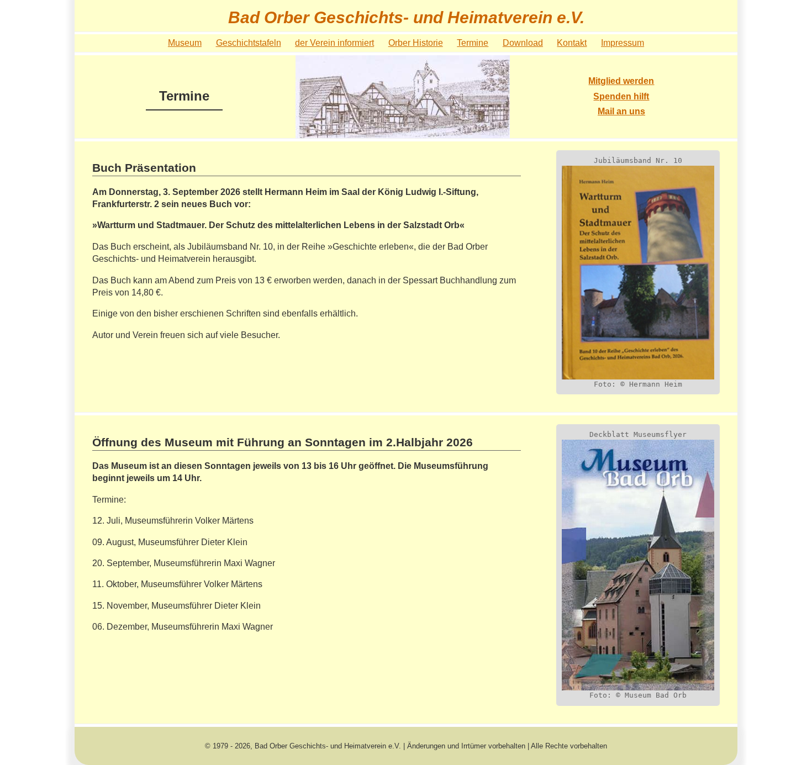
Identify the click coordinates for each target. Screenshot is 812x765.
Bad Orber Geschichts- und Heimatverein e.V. (406, 17)
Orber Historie (415, 43)
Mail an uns (621, 111)
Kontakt (572, 43)
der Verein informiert (334, 43)
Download (523, 43)
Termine (472, 43)
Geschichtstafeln (248, 43)
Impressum (622, 43)
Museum (185, 43)
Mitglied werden (621, 81)
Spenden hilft (621, 96)
